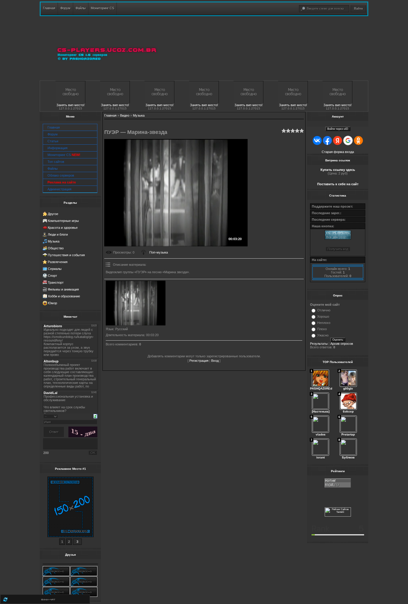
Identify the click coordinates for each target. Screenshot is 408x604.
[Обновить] (95, 416)
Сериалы (55, 269)
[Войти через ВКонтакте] (317, 140)
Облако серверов (60, 175)
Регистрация (198, 360)
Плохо (322, 329)
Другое (53, 214)
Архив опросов (341, 343)
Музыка (53, 241)
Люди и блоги (58, 234)
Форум (52, 134)
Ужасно (323, 335)
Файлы (52, 168)
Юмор (52, 303)
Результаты (319, 343)
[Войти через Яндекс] (337, 140)
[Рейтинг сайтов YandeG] (338, 516)
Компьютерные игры (63, 221)
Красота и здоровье (63, 227)
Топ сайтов (55, 161)
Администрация (59, 189)
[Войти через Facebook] (327, 140)
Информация (57, 148)
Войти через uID (337, 128)
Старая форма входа (338, 152)
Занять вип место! (70, 105)
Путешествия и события (66, 255)
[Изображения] (135, 303)
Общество (56, 248)
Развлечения (58, 262)
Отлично (323, 310)
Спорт (52, 275)
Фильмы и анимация (63, 289)
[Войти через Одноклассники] (358, 140)
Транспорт (56, 282)
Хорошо (323, 316)
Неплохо (323, 323)
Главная (53, 127)
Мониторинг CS (63, 155)
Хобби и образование (64, 296)
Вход (215, 360)
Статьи (52, 141)
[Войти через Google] (348, 140)
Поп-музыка (158, 252)
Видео (124, 115)
